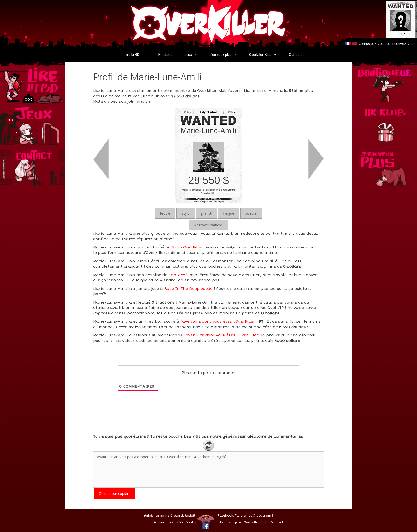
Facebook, (226, 516)
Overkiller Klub (255, 522)
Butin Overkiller (187, 247)
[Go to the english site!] (354, 43)
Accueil (159, 522)
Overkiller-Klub (260, 54)
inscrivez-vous (404, 43)
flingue (228, 213)
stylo (185, 213)
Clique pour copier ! (114, 493)
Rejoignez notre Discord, (164, 516)
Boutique (165, 54)
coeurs (251, 213)
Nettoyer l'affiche (208, 224)
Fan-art (176, 275)
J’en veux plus (220, 54)
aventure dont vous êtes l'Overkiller (218, 321)
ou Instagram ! (260, 516)
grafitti (206, 213)
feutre (165, 213)
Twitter (241, 516)
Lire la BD (132, 54)
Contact (295, 54)
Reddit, (190, 516)
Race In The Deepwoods (188, 288)
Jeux (188, 54)
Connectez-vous (372, 43)
